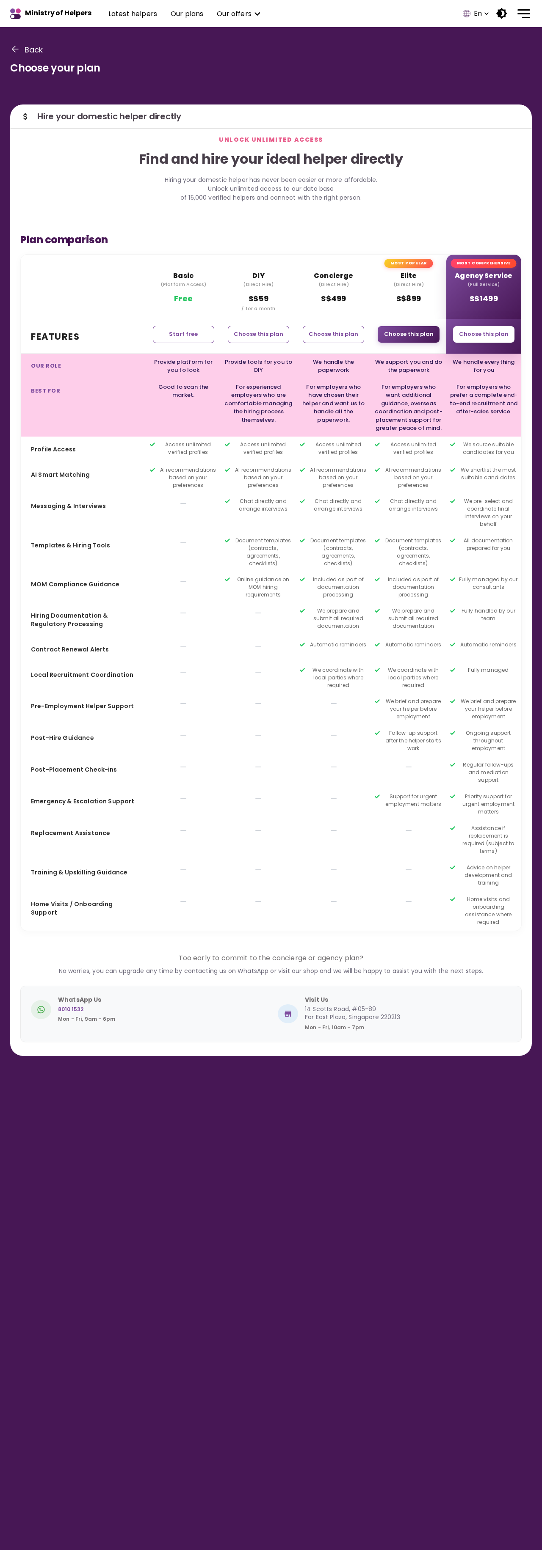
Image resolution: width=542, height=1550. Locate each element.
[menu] (521, 13)
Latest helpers (132, 14)
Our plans (187, 14)
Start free (183, 334)
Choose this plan (258, 334)
